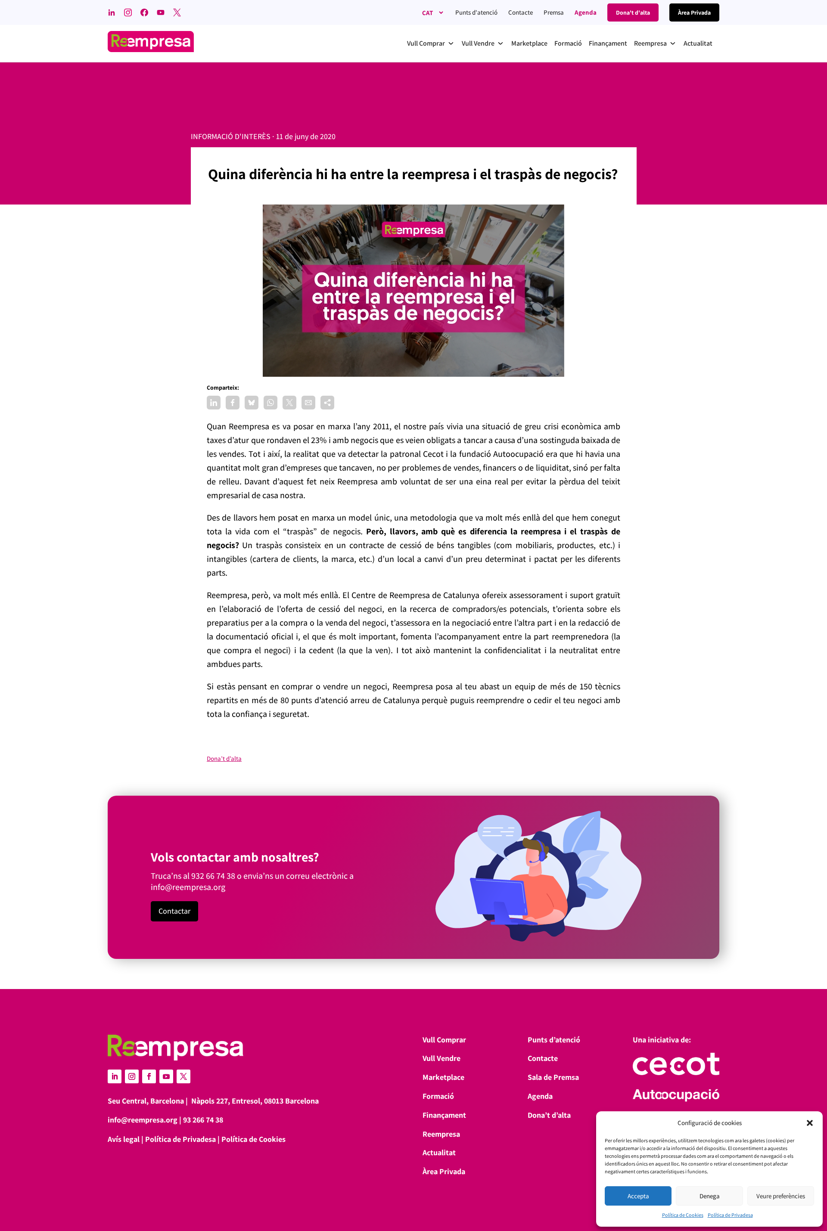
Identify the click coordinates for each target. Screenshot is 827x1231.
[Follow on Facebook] (149, 1076)
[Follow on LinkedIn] (114, 1076)
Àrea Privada (444, 1171)
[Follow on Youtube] (166, 1076)
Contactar (174, 911)
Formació (438, 1096)
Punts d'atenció (476, 12)
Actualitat (439, 1152)
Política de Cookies (682, 1215)
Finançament (444, 1115)
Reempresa (441, 1134)
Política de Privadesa (730, 1215)
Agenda (586, 12)
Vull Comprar (444, 1040)
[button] (809, 1123)
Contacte (520, 12)
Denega (710, 1196)
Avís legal (124, 1139)
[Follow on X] (183, 1076)
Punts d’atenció (554, 1040)
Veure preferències (780, 1196)
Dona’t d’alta (224, 758)
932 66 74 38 (213, 875)
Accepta (638, 1196)
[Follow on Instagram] (132, 1076)
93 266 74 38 (203, 1120)
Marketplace (443, 1077)
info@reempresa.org (188, 887)
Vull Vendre (441, 1058)
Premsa (554, 12)
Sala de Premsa (553, 1077)
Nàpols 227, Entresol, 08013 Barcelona (255, 1101)
